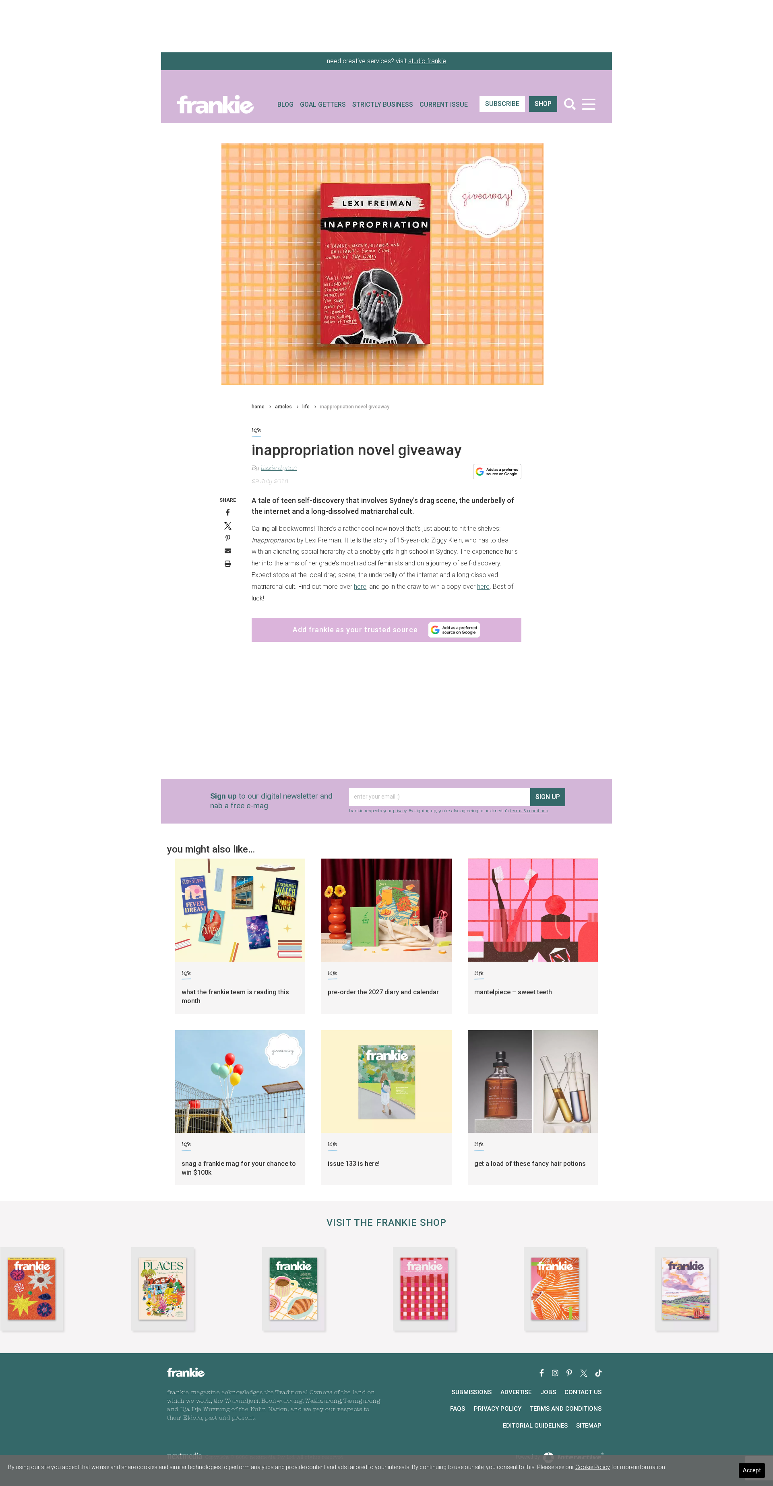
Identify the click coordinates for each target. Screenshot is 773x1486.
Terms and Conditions (565, 1408)
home (258, 406)
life (306, 406)
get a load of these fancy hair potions (530, 1163)
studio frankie (427, 61)
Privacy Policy (497, 1408)
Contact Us (582, 1392)
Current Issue (444, 104)
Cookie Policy (592, 1467)
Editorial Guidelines (535, 1425)
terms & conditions (529, 810)
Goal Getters (323, 104)
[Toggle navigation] (588, 104)
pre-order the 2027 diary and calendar (383, 992)
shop (543, 104)
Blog (285, 104)
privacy (399, 810)
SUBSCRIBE (502, 104)
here (360, 586)
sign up (547, 797)
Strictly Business (382, 104)
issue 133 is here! (354, 1163)
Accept (752, 1470)
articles (283, 406)
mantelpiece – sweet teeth (513, 992)
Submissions (472, 1392)
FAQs (457, 1408)
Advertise (515, 1392)
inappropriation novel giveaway (354, 406)
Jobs (548, 1392)
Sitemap (588, 1425)
